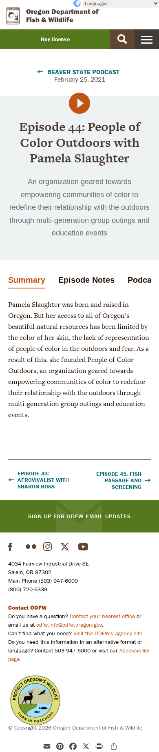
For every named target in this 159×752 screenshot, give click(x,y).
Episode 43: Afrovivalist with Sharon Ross (43, 480)
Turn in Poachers (35, 700)
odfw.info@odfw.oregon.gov (69, 624)
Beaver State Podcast (83, 72)
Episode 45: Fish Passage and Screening (118, 480)
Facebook (13, 546)
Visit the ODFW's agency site (107, 633)
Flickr (31, 546)
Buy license (55, 39)
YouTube (83, 546)
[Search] (122, 39)
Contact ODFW (27, 607)
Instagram (48, 546)
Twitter (66, 546)
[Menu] (147, 39)
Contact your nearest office (102, 616)
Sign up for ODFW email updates (79, 516)
